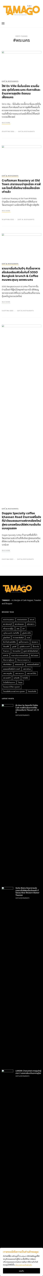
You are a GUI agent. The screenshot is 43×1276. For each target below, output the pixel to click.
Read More (6, 123)
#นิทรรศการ (30, 624)
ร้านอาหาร (6, 651)
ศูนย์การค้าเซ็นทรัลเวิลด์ (31, 651)
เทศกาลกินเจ (27, 669)
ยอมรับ (21, 1271)
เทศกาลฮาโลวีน (31, 673)
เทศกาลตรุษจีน (7, 673)
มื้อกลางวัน (36, 647)
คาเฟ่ (28, 638)
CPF (23, 629)
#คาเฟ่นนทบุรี (7, 624)
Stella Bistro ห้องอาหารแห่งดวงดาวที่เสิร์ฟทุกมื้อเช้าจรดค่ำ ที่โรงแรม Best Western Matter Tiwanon (27, 892)
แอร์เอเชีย (16, 678)
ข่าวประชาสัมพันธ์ (18, 638)
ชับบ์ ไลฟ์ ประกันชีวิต (9, 642)
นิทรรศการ (35, 642)
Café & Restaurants (10, 81)
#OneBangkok (22, 620)
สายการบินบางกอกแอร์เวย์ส (19, 655)
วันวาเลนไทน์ (16, 651)
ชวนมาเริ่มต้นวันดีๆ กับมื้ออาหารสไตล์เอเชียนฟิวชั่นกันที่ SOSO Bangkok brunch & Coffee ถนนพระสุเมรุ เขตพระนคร (21, 274)
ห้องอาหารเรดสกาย (23, 660)
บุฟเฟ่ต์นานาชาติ (24, 647)
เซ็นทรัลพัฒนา (7, 664)
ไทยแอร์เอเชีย (32, 691)
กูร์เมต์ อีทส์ (6, 638)
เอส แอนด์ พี (7, 678)
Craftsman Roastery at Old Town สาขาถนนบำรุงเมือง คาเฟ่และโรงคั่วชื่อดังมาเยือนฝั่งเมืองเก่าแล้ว (21, 186)
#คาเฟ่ (32, 620)
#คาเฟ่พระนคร (19, 624)
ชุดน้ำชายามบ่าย (24, 642)
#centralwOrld (8, 620)
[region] (21, 1262)
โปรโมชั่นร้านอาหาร (9, 682)
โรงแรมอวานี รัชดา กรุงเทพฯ (11, 687)
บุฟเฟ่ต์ (14, 647)
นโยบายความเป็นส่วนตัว (23, 1265)
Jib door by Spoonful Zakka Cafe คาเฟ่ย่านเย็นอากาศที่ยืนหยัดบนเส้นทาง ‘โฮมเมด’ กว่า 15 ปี (27, 709)
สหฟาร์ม (5, 655)
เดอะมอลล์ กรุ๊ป (19, 664)
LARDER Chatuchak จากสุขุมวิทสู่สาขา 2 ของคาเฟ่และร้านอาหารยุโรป (28, 1072)
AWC (18, 629)
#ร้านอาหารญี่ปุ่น (8, 629)
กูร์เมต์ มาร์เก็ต (26, 633)
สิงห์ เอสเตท (34, 655)
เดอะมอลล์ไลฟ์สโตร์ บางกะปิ (11, 669)
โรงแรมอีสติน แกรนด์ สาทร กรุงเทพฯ (14, 691)
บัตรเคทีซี (6, 647)
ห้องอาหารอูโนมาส (8, 660)
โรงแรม (20, 682)
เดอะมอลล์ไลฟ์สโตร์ (33, 664)
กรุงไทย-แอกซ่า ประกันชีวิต (11, 633)
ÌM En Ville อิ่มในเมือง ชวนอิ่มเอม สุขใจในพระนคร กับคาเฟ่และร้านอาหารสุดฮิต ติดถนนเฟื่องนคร (21, 92)
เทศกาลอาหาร (19, 673)
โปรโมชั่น (25, 678)
